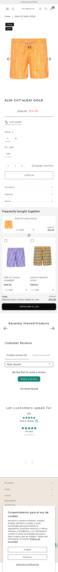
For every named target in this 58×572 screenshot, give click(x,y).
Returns (8, 201)
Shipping (9, 194)
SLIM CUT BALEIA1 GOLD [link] (39, 279)
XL (16, 138)
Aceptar (27, 550)
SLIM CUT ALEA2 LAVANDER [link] (12, 279)
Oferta (9, 24)
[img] (29, 418)
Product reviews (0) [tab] (17, 355)
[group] (29, 59)
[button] (51, 9)
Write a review (29, 379)
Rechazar (27, 557)
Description (10, 187)
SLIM (9, 29)
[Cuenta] (40, 9)
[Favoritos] (46, 9)
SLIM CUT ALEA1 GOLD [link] (26, 219)
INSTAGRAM (10, 501)
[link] (8, 224)
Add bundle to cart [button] (29, 307)
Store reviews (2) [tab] (41, 355)
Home (7, 16)
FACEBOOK (10, 505)
